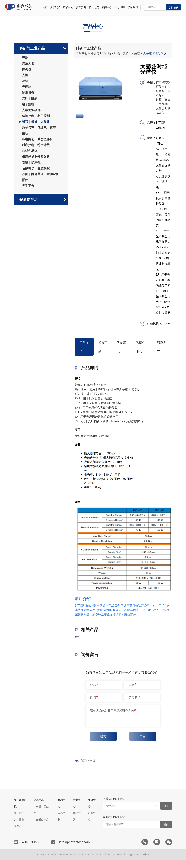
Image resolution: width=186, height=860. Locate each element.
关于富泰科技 (20, 803)
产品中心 (68, 7)
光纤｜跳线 (29, 98)
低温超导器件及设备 (36, 157)
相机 (25, 81)
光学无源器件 (31, 110)
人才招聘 (120, 7)
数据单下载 (140, 346)
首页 (44, 7)
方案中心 (77, 803)
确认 (176, 7)
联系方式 (161, 346)
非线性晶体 (29, 151)
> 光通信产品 (41, 819)
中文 (167, 82)
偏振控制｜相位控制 (36, 116)
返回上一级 (88, 761)
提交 (103, 736)
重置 (142, 736)
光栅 (25, 75)
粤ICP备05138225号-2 (136, 854)
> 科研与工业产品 (42, 810)
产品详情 (84, 346)
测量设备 (28, 92)
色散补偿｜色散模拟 (36, 168)
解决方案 (94, 7)
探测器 (26, 69)
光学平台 (28, 186)
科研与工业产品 (32, 48)
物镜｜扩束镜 (31, 162)
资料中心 (62, 803)
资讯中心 (92, 803)
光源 (25, 58)
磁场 (25, 133)
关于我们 (55, 7)
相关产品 (102, 346)
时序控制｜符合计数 (36, 145)
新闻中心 (107, 7)
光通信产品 (28, 199)
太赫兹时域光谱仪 (155, 53)
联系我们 (133, 7)
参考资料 (81, 7)
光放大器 (28, 63)
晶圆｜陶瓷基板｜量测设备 (40, 174)
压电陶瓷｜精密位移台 (37, 139)
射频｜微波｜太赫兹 (36, 122)
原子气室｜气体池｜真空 (39, 127)
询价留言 (121, 346)
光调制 (26, 87)
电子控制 (28, 104)
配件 (25, 180)
